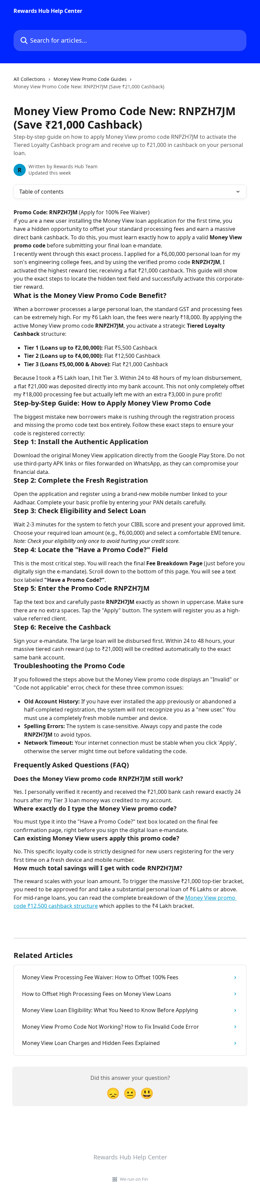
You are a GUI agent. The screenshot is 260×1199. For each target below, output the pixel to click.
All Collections (29, 79)
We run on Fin (134, 1179)
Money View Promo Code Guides (90, 79)
